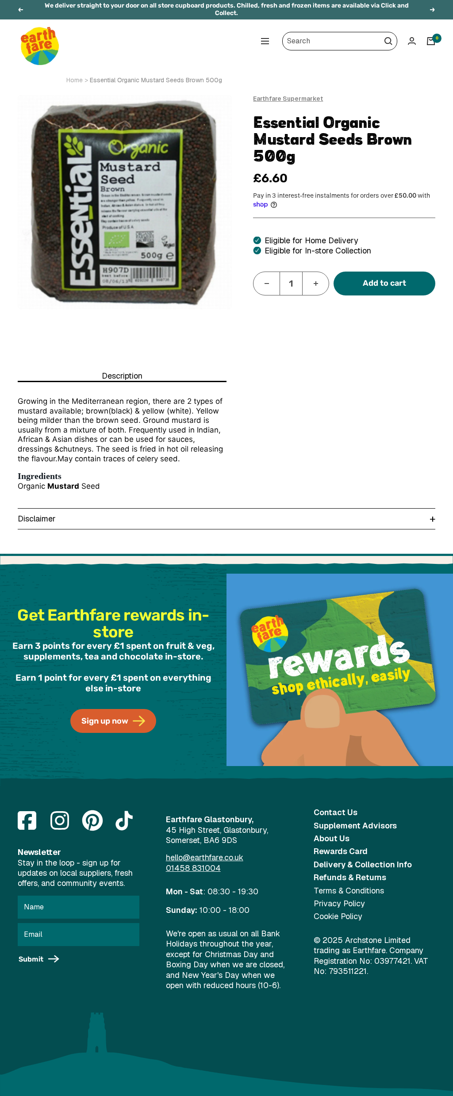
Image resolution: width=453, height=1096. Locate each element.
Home (74, 80)
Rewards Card (341, 851)
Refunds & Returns (350, 877)
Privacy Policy (339, 903)
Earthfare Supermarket (288, 99)
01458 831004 (193, 868)
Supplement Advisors (355, 825)
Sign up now (104, 721)
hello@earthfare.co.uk (204, 857)
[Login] (412, 41)
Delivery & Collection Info (363, 864)
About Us (331, 838)
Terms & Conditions (349, 890)
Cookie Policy (338, 916)
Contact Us (335, 812)
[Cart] (430, 41)
